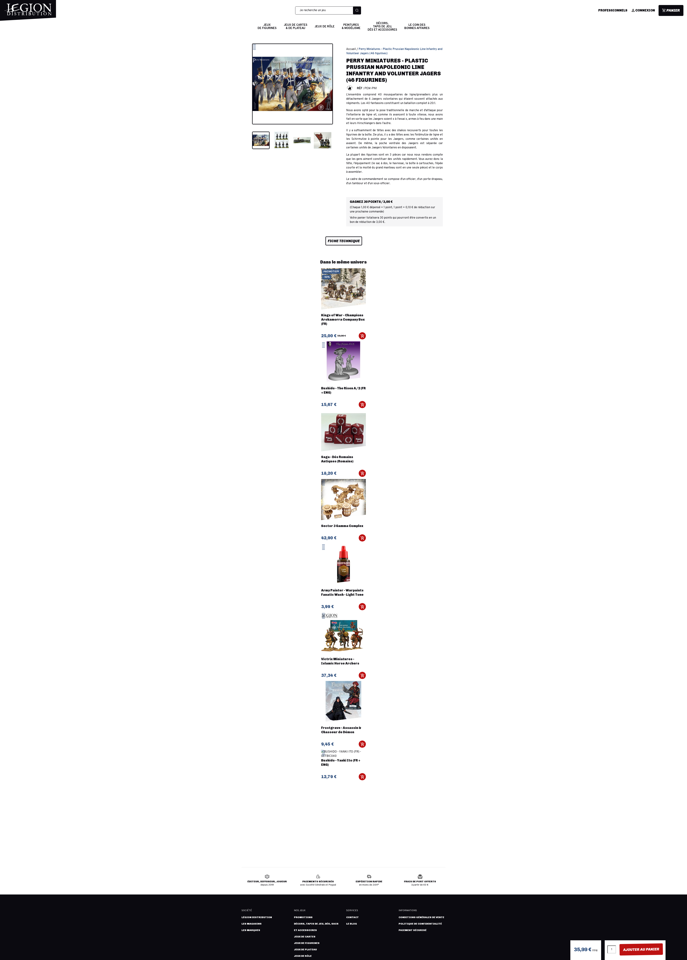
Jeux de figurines (307, 943)
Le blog (351, 923)
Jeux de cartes (304, 936)
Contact (352, 917)
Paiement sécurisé (413, 930)
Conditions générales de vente (421, 917)
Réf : (360, 88)
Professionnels (612, 10)
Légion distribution (257, 917)
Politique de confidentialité (420, 923)
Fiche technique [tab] (344, 241)
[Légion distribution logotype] (28, 12)
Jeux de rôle (303, 955)
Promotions (303, 917)
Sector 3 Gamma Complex (342, 526)
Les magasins (252, 923)
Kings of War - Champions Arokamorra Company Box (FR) (343, 319)
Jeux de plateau (305, 949)
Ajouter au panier (641, 949)
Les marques (251, 930)
